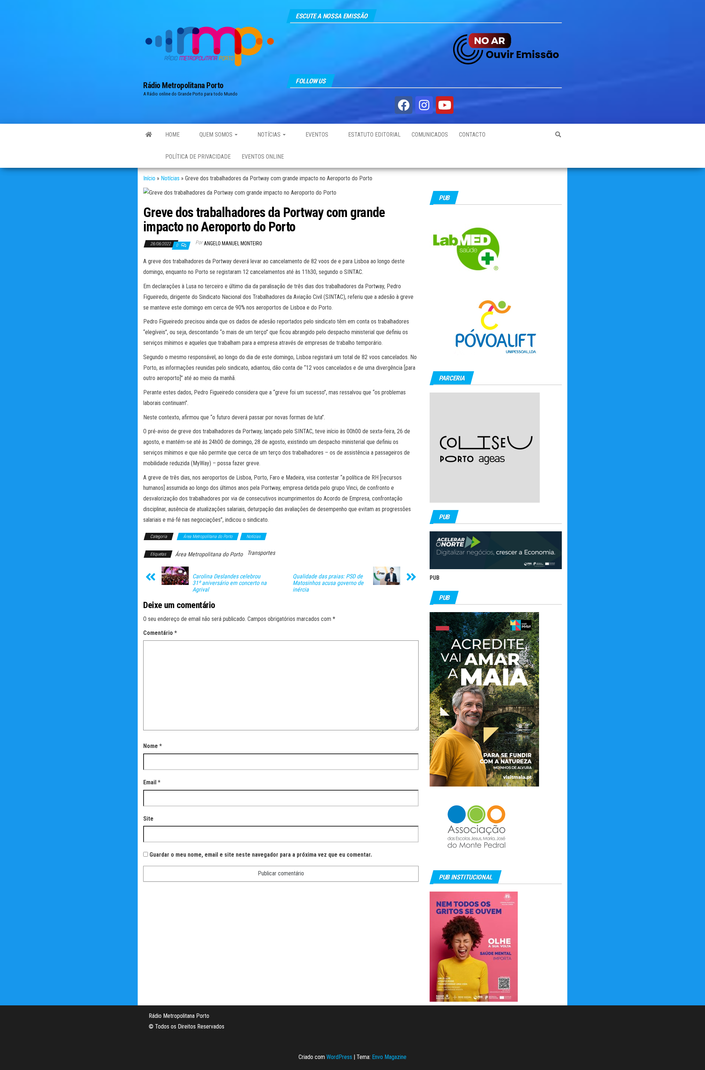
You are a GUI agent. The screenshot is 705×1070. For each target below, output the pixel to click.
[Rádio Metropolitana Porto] (149, 135)
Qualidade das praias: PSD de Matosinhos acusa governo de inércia (328, 583)
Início (149, 178)
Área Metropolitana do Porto (207, 536)
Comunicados (430, 134)
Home (172, 134)
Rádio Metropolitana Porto (183, 85)
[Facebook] (403, 105)
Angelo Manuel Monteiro (233, 243)
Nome (152, 745)
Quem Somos (216, 134)
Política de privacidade (198, 156)
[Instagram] (424, 105)
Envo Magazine (389, 1056)
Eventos (316, 134)
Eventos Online (263, 156)
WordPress (339, 1056)
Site (148, 818)
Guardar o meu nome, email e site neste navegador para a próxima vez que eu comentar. (260, 854)
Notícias (269, 134)
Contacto (472, 134)
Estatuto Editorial (374, 134)
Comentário (160, 632)
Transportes (261, 552)
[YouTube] (444, 105)
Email (151, 782)
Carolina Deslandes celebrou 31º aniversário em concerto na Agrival (229, 583)
